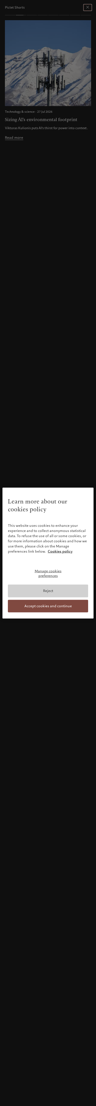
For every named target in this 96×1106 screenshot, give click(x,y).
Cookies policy (60, 551)
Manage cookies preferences (48, 573)
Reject (48, 590)
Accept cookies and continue (48, 605)
